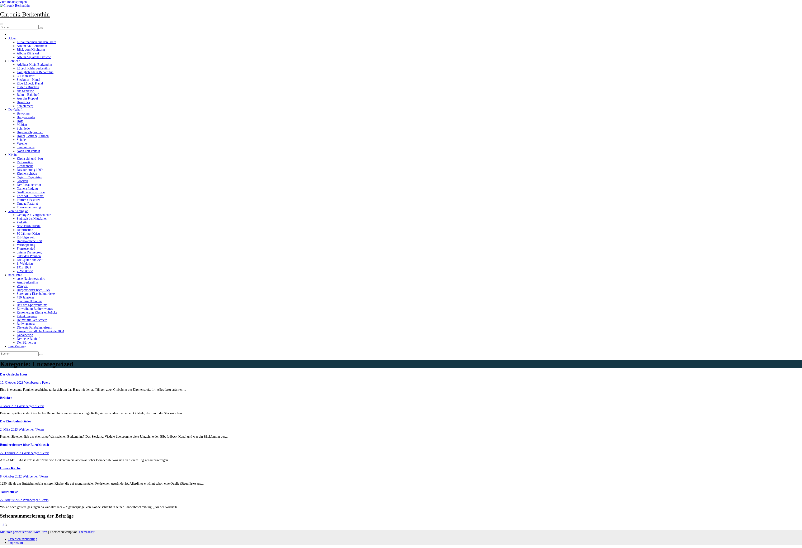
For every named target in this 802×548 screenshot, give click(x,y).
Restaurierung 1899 (30, 169)
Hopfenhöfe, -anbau (30, 132)
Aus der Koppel (27, 98)
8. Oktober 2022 (11, 476)
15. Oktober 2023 (12, 382)
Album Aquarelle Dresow (34, 57)
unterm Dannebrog (29, 252)
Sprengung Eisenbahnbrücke (36, 293)
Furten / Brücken (28, 87)
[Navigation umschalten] (1, 24)
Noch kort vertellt (28, 151)
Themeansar (86, 532)
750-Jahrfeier (25, 297)
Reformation (25, 162)
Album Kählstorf (28, 53)
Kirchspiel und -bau (30, 158)
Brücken (6, 397)
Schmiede (23, 128)
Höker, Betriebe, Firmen (33, 136)
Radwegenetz (26, 323)
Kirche (12, 154)
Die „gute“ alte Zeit (29, 260)
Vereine (22, 143)
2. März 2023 (9, 429)
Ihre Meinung (17, 346)
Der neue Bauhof (28, 338)
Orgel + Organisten (29, 177)
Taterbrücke (9, 492)
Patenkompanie (27, 316)
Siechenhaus (25, 166)
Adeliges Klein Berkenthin (34, 64)
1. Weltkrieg (25, 263)
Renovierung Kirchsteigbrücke (37, 312)
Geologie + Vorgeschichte (34, 215)
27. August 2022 (11, 500)
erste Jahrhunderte (29, 226)
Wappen (22, 286)
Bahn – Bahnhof (28, 94)
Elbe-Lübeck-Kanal (30, 83)
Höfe (20, 121)
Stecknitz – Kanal (28, 79)
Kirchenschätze (27, 173)
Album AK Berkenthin (32, 46)
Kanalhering (25, 335)
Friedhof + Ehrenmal (30, 196)
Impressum (15, 542)
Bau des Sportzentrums (32, 305)
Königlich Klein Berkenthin (35, 72)
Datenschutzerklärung (22, 539)
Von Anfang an (18, 211)
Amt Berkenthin (27, 282)
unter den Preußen (29, 256)
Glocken (22, 181)
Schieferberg (25, 106)
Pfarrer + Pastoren (29, 200)
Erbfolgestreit (25, 237)
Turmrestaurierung (29, 207)
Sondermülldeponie (29, 301)
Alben (12, 38)
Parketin (22, 222)
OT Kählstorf (25, 76)
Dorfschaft (15, 109)
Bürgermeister (26, 117)
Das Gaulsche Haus (13, 374)
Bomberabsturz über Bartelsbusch (24, 444)
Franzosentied (26, 248)
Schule (21, 139)
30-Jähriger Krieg (28, 233)
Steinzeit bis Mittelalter (32, 218)
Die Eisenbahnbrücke (15, 421)
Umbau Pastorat (27, 203)
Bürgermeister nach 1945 (33, 290)
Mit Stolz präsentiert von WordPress (24, 532)
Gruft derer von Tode (31, 192)
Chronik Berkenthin (25, 14)
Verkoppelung (26, 245)
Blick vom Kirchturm (31, 49)
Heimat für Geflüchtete (32, 320)
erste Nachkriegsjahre (31, 278)
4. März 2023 (9, 406)
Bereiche (14, 61)
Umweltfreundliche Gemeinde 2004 (40, 331)
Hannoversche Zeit (29, 241)
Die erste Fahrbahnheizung (34, 327)
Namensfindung (27, 188)
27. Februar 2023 (12, 453)
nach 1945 (15, 275)
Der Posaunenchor (29, 184)
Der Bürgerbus (26, 342)
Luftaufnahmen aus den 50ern (36, 42)
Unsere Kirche (10, 468)
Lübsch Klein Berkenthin (33, 68)
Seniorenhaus (25, 147)
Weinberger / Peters (37, 382)
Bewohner (23, 113)
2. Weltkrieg (25, 271)
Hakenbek (23, 102)
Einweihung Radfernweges (35, 308)
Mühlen (22, 124)
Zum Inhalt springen (13, 2)
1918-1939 (24, 267)
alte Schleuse (25, 91)
